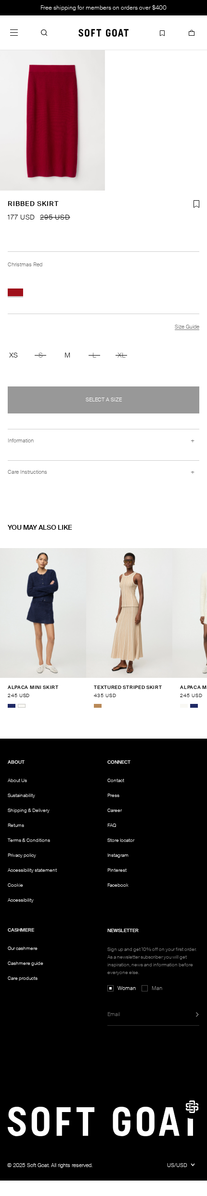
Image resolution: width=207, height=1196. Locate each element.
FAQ (111, 825)
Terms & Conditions (29, 840)
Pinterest (117, 870)
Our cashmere (23, 948)
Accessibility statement (32, 870)
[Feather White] (22, 706)
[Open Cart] (191, 32)
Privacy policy (22, 855)
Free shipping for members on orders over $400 (103, 8)
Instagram (118, 855)
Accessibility (21, 900)
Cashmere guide (25, 963)
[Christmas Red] (15, 292)
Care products (23, 978)
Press (113, 795)
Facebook (118, 885)
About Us (17, 780)
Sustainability (21, 795)
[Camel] (98, 706)
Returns (16, 825)
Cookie (15, 885)
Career (114, 810)
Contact (115, 780)
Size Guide (187, 326)
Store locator (120, 840)
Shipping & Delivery (29, 810)
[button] (44, 32)
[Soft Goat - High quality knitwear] (103, 32)
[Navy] (11, 706)
